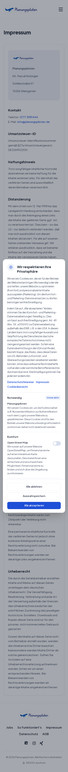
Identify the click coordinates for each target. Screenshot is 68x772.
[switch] (57, 443)
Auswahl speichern (34, 496)
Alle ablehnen (34, 486)
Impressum (42, 382)
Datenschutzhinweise (20, 382)
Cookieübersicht (17, 386)
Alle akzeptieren (34, 505)
